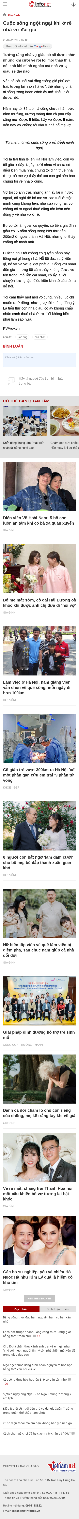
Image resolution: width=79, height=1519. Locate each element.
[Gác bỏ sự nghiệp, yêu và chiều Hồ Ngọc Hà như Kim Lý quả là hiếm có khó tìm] (39, 1240)
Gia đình (14, 15)
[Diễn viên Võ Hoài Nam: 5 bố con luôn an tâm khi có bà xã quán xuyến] (39, 486)
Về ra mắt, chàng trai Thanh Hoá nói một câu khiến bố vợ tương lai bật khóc (38, 1193)
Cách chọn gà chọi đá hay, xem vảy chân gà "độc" (37, 1433)
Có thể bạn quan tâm (26, 401)
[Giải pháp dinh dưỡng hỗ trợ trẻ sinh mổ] (39, 1000)
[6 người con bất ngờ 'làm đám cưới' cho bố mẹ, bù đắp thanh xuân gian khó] (39, 825)
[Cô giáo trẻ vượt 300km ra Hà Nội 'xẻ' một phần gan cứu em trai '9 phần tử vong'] (39, 738)
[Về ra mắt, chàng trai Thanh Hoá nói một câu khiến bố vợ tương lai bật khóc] (39, 1157)
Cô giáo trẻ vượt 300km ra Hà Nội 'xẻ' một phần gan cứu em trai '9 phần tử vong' (39, 775)
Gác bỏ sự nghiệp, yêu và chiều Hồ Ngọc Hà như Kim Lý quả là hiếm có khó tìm (38, 1277)
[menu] (5, 4)
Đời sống (10, 700)
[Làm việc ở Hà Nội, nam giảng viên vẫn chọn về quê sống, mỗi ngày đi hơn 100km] (39, 650)
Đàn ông (22, 337)
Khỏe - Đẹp (11, 787)
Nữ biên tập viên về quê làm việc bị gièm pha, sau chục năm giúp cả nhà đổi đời (38, 950)
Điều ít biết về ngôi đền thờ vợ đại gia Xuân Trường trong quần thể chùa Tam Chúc (38, 1411)
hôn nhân (40, 337)
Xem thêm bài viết (39, 1298)
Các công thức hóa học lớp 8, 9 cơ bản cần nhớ (35, 1379)
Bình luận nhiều (58, 1309)
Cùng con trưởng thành (23, 1044)
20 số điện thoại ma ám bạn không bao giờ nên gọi (38, 1423)
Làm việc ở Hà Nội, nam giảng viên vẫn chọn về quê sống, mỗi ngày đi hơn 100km (36, 687)
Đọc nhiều (21, 1309)
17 (38, 1336)
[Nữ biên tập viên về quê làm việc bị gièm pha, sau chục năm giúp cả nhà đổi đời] (39, 913)
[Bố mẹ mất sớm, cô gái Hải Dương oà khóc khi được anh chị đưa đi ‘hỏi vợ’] (39, 568)
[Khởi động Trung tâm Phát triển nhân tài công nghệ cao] (25, 421)
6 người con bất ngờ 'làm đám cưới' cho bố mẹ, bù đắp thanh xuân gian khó (38, 862)
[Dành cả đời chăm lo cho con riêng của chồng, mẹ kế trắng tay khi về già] (39, 1079)
